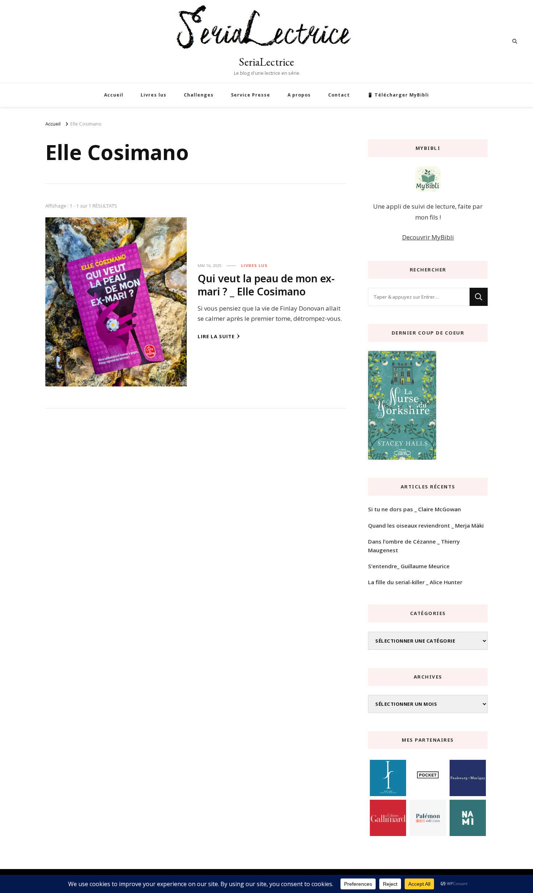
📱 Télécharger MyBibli (398, 95)
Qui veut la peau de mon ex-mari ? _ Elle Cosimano (266, 284)
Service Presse (250, 95)
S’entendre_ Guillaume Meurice (409, 566)
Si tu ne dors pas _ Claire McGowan (414, 509)
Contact (339, 95)
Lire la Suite (216, 336)
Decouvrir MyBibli (428, 237)
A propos (299, 95)
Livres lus (153, 95)
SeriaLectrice (266, 62)
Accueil (113, 95)
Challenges (199, 95)
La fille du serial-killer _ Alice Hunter (415, 582)
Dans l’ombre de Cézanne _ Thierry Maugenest (414, 546)
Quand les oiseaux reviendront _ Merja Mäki (426, 525)
